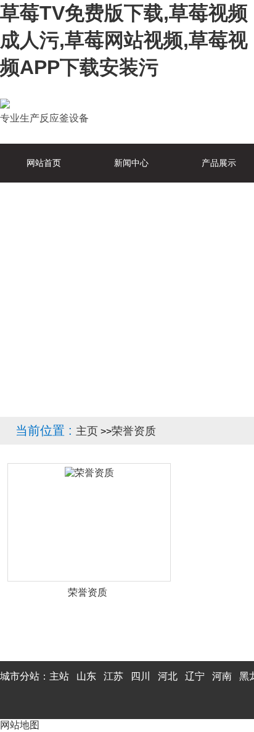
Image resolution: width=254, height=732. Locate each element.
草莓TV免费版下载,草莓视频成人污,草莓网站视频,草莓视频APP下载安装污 (124, 40)
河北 (168, 676)
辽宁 (195, 676)
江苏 (113, 676)
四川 (140, 676)
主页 (87, 431)
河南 (222, 676)
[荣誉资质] (89, 522)
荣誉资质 (134, 431)
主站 (59, 676)
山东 (86, 676)
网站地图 (19, 725)
